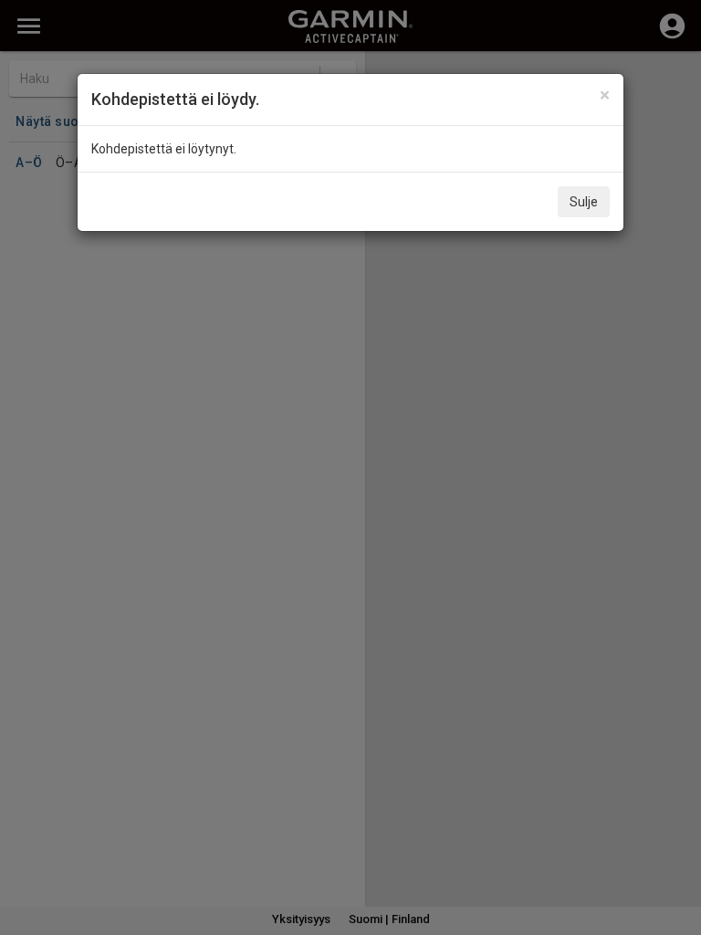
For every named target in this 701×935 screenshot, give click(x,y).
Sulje (584, 201)
